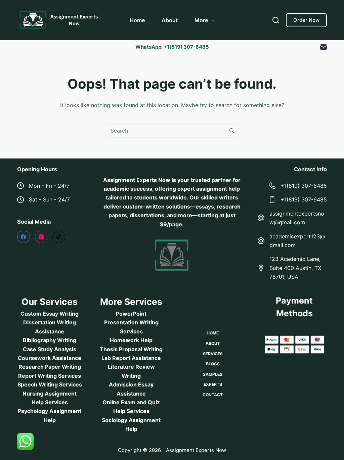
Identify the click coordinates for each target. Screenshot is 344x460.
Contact (213, 394)
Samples (212, 374)
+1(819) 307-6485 (186, 47)
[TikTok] (58, 237)
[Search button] (232, 130)
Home (137, 20)
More (201, 20)
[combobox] (165, 130)
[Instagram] (41, 237)
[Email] (323, 47)
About (170, 20)
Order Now (306, 20)
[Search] (275, 20)
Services (213, 353)
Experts (213, 384)
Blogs (213, 363)
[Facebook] (23, 237)
